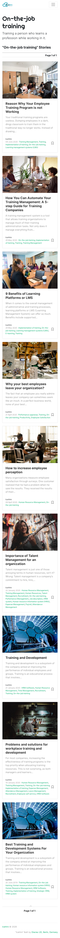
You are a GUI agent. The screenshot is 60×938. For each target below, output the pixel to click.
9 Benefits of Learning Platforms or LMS (23, 296)
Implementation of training (17, 144)
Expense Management (15, 604)
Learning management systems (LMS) (22, 147)
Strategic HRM (43, 891)
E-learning (10, 333)
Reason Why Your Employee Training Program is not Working (28, 108)
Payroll (29, 604)
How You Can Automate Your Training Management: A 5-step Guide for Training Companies (28, 204)
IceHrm (5, 927)
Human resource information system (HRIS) (31, 601)
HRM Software (28, 688)
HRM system (11, 894)
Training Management (28, 142)
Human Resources (33, 593)
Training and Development (26, 658)
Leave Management (37, 791)
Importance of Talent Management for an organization (22, 560)
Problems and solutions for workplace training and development (27, 748)
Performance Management (17, 599)
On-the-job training (37, 144)
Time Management (26, 690)
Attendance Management (16, 791)
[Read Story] (52, 143)
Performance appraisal (28, 415)
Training (42, 142)
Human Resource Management (32, 502)
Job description (36, 599)
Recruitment (23, 596)
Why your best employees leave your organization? (26, 386)
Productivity (25, 417)
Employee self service (26, 794)
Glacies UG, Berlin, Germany (45, 932)
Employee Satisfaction (40, 417)
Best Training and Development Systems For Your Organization (26, 848)
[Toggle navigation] (53, 4)
